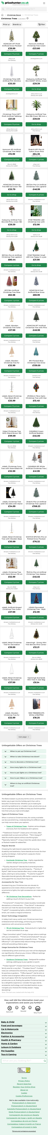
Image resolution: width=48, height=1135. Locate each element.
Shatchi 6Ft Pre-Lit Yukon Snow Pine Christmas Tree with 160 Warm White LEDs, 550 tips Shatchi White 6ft (36, 150)
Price (5, 24)
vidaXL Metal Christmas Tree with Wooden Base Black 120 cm (12, 538)
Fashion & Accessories (12, 1036)
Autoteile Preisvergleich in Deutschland (24, 1109)
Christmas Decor (14, 15)
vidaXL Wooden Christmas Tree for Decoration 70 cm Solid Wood (12, 714)
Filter (43, 24)
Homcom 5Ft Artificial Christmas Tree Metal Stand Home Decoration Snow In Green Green (12, 150)
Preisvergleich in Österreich (24, 1103)
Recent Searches (24, 1084)
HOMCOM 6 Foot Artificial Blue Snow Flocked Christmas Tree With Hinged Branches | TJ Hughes (36, 291)
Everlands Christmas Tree (16, 860)
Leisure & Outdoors (11, 1047)
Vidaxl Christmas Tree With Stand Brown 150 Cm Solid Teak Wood (11, 432)
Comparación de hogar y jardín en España (24, 1118)
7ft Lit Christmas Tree (15, 928)
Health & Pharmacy (11, 1040)
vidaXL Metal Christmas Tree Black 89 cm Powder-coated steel (12, 397)
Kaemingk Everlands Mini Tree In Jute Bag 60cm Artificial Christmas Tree (36, 679)
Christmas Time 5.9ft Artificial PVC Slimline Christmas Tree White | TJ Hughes (11, 80)
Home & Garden (9, 1043)
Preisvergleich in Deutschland (24, 1106)
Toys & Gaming (8, 1054)
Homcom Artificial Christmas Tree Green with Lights (36, 45)
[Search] (3, 9)
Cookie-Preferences (24, 1096)
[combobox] (26, 9)
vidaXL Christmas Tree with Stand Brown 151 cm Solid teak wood (11, 573)
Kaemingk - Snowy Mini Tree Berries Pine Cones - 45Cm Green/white (36, 644)
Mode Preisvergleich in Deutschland (24, 1112)
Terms (24, 1078)
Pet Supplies (7, 1051)
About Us (24, 1090)
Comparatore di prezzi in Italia (24, 1127)
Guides (24, 1093)
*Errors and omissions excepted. (24, 1131)
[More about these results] (27, 18)
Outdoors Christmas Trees (17, 959)
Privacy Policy (24, 1081)
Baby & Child (7, 1022)
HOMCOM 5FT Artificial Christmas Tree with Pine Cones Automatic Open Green (36, 327)
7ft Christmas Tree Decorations (19, 896)
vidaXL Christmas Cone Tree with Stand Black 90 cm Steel (11, 467)
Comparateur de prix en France (24, 1121)
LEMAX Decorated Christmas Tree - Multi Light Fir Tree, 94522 (36, 608)
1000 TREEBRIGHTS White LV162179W (36, 714)
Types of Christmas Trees (16, 826)
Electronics (7, 1033)
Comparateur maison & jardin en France (24, 1124)
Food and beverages (11, 1025)
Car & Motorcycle (10, 1029)
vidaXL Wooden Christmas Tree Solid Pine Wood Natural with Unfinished (12, 327)
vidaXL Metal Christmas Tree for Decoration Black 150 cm (12, 679)
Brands (16, 24)
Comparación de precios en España (24, 1115)
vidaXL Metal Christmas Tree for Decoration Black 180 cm (12, 644)
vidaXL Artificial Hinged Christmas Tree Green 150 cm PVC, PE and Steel (11, 608)
